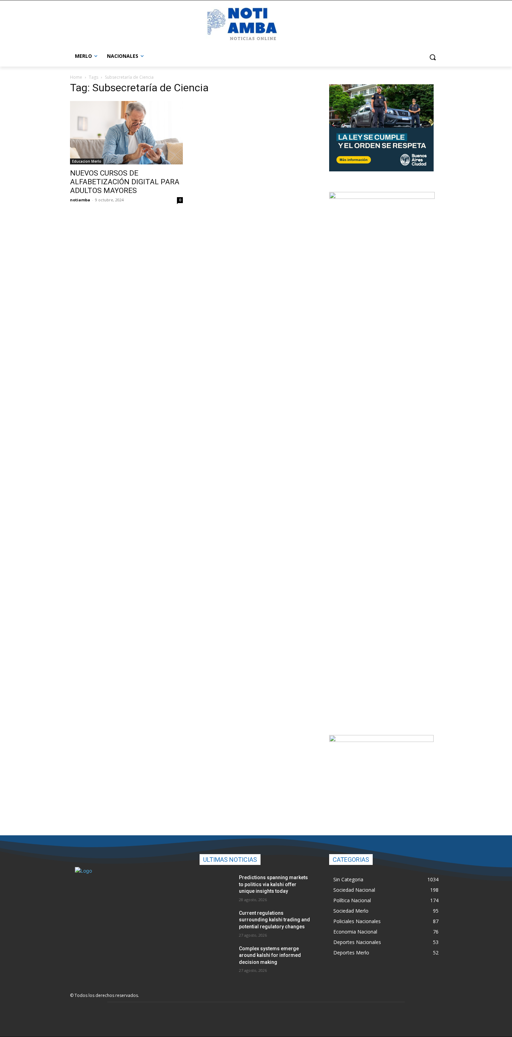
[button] (432, 57)
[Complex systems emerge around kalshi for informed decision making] (216, 957)
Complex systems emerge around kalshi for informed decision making (270, 955)
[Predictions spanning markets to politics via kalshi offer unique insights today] (216, 886)
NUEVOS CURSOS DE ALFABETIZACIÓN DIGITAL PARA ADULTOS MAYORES (124, 182)
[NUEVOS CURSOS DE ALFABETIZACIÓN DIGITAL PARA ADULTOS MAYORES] (126, 132)
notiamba (80, 199)
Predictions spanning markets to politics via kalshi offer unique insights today (273, 884)
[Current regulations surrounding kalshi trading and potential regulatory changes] (216, 922)
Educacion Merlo (86, 161)
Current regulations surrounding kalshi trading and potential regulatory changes (274, 919)
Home (76, 77)
